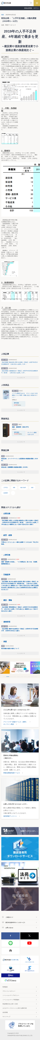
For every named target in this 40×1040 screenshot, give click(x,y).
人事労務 (6, 555)
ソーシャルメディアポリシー (11, 995)
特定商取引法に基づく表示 (10, 1004)
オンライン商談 (8, 724)
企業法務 (6, 513)
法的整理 (5, 493)
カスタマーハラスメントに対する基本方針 (15, 1008)
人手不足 (5, 487)
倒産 (2, 14)
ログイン (36, 8)
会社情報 (5, 1012)
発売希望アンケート (10, 816)
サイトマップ (6, 1016)
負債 (32, 487)
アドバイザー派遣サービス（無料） (15, 722)
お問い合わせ (9, 927)
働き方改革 (23, 487)
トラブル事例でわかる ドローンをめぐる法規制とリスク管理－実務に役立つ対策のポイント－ (25, 395)
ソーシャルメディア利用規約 (11, 999)
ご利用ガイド (9, 917)
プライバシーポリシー (9, 991)
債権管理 (6, 622)
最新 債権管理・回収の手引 (20, 427)
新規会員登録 (28, 8)
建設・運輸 (7, 600)
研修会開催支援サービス (11, 773)
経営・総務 (7, 535)
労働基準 (6, 575)
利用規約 (5, 987)
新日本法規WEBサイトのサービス (15, 922)
